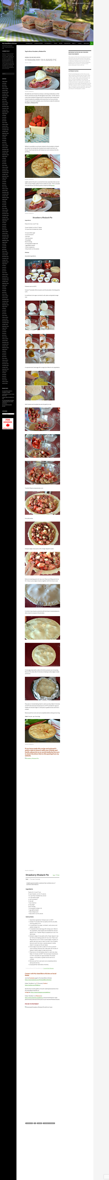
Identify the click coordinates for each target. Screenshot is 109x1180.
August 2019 (4, 220)
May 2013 (4, 354)
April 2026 (4, 85)
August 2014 (4, 328)
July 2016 (4, 286)
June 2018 (4, 245)
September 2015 (5, 304)
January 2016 (5, 297)
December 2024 (5, 106)
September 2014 (5, 326)
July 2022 (4, 158)
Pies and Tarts (32, 57)
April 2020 (4, 206)
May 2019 (4, 226)
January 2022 (5, 169)
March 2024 (4, 122)
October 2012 (5, 367)
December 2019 (5, 213)
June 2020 (4, 203)
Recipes (60, 43)
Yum (54, 875)
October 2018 (5, 238)
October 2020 (5, 195)
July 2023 (4, 136)
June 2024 (4, 117)
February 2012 (5, 381)
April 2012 (4, 378)
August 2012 (4, 370)
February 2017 (5, 274)
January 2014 (5, 340)
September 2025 (5, 95)
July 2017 (4, 265)
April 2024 (4, 120)
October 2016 (5, 281)
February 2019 (5, 231)
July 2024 (4, 115)
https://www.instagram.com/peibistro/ (40, 992)
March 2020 (4, 208)
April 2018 (4, 249)
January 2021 (5, 190)
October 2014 (5, 324)
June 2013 (4, 353)
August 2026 (4, 81)
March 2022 (4, 165)
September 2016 (5, 283)
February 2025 (5, 102)
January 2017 (5, 276)
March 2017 (4, 272)
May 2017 (4, 269)
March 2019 (4, 229)
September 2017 (5, 261)
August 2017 (4, 263)
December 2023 (5, 127)
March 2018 (4, 251)
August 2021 (4, 178)
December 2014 (5, 320)
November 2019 (5, 215)
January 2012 (5, 383)
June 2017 (4, 267)
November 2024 (5, 108)
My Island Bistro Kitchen (9, 43)
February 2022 (5, 167)
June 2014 (4, 331)
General (27, 57)
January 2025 (5, 104)
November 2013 (5, 344)
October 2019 (5, 217)
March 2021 (4, 186)
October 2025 (5, 94)
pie (35, 1123)
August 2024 (4, 113)
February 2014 (5, 338)
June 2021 (4, 181)
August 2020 (4, 199)
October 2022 (5, 152)
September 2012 (5, 369)
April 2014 (4, 335)
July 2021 (4, 179)
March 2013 (4, 358)
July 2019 (4, 222)
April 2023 (4, 142)
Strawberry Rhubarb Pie (41, 59)
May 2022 (4, 161)
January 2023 (5, 147)
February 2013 (5, 360)
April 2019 (4, 228)
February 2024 (5, 124)
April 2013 (4, 356)
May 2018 (4, 247)
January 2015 (5, 319)
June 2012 (4, 374)
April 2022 (4, 163)
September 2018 (5, 240)
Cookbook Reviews (38, 43)
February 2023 (5, 145)
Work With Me (67, 43)
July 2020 (4, 201)
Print (58, 875)
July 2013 (4, 351)
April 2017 (4, 270)
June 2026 (4, 83)
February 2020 (5, 210)
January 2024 (5, 126)
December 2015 (5, 299)
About (73, 43)
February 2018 (5, 253)
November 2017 (5, 258)
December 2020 (5, 192)
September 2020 (5, 197)
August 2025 (4, 97)
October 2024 (5, 110)
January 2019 (5, 233)
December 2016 (5, 278)
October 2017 (5, 260)
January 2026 (5, 90)
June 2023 (4, 138)
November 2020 (5, 194)
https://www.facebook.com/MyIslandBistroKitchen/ (38, 979)
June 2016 (4, 288)
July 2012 (4, 372)
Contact (80, 43)
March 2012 (4, 379)
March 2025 (4, 101)
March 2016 (4, 294)
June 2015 (4, 310)
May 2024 (4, 119)
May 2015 (4, 311)
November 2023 (5, 129)
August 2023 (4, 135)
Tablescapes (86, 43)
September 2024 (5, 111)
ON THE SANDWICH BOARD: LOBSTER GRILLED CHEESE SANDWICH (8, 402)
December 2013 (5, 342)
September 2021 (5, 176)
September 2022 (5, 154)
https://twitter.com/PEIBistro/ (32, 985)
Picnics (55, 43)
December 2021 (5, 170)
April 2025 (4, 99)
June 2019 (4, 224)
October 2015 (5, 303)
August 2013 (4, 349)
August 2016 (4, 285)
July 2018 (4, 244)
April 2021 (4, 185)
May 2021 (4, 183)
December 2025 (5, 92)
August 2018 (4, 242)
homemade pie (29, 1123)
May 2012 (4, 376)
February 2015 (5, 317)
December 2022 (5, 149)
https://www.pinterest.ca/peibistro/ (34, 997)
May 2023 (4, 140)
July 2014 (4, 329)
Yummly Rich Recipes (48, 968)
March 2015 (4, 315)
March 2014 (4, 337)
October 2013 (5, 345)
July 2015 (4, 308)
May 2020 (4, 204)
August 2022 (4, 156)
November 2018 (5, 236)
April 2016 (4, 292)
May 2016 (4, 290)
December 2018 (5, 235)
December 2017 (5, 256)
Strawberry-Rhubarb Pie (49, 1123)
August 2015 (4, 306)
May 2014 (4, 333)
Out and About (48, 43)
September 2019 (5, 219)
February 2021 (5, 188)
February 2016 (5, 295)
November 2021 (5, 172)
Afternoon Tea (29, 43)
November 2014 (5, 322)
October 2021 (5, 174)
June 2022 (4, 160)
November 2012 (5, 365)
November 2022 (5, 151)
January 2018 (5, 254)
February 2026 (5, 88)
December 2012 (5, 363)
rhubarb (40, 1123)
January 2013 (5, 362)
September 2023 (5, 133)
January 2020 (5, 211)
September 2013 (5, 347)
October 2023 (5, 131)
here (53, 185)
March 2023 (4, 144)
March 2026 (4, 86)
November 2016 (5, 279)
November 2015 (5, 301)
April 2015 (4, 313)
